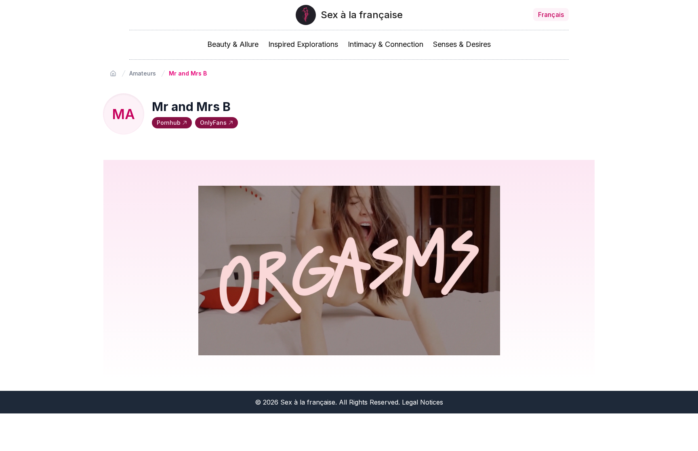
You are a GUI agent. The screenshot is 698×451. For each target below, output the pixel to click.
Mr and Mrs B (188, 73)
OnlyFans (213, 122)
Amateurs (142, 73)
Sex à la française (362, 15)
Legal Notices (422, 402)
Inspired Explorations (303, 44)
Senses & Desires (462, 44)
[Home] (113, 73)
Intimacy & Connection (385, 44)
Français (551, 14)
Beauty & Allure (233, 44)
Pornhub (169, 122)
